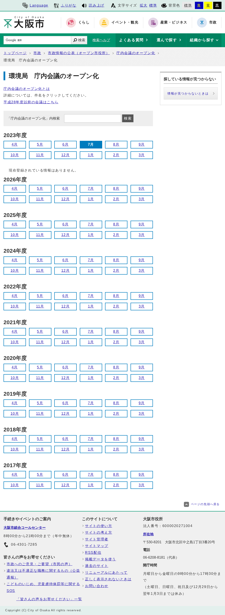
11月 (40, 155)
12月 (65, 155)
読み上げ (96, 5)
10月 (15, 155)
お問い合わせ (96, 586)
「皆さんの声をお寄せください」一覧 (49, 599)
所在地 (148, 534)
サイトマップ (96, 546)
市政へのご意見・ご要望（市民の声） (39, 564)
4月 (15, 144)
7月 (91, 188)
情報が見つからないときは (188, 93)
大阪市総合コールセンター (25, 527)
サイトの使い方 (98, 526)
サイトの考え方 (98, 532)
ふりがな (68, 5)
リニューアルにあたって (106, 572)
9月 (142, 144)
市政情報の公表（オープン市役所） (79, 53)
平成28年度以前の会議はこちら (31, 102)
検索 (81, 40)
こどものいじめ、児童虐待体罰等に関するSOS (43, 587)
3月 (142, 155)
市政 (37, 53)
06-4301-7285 (24, 544)
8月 (116, 144)
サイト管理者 (96, 539)
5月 (40, 144)
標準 (153, 5)
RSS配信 (93, 552)
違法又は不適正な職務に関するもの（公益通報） (43, 574)
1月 (91, 155)
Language (39, 5)
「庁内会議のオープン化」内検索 (34, 118)
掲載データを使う (100, 559)
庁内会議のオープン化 (135, 53)
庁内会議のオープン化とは (27, 89)
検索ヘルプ (101, 40)
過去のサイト (96, 566)
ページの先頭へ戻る (205, 504)
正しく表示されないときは (108, 579)
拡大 (143, 5)
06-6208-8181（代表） (161, 557)
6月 (65, 144)
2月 (116, 155)
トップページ (15, 53)
